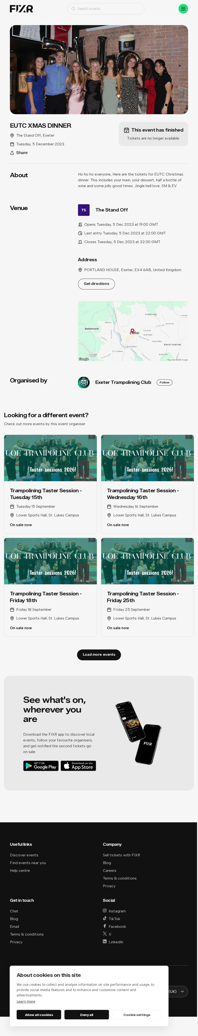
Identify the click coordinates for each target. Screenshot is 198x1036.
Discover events (24, 855)
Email (14, 926)
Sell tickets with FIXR (121, 855)
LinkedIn (116, 942)
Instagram (117, 911)
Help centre (20, 870)
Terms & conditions (120, 878)
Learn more (26, 1001)
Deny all (86, 1015)
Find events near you (28, 862)
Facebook (117, 926)
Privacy (109, 886)
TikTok (114, 918)
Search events (89, 8)
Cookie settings (136, 1015)
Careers (109, 870)
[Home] (21, 9)
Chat (14, 911)
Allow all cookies (39, 1015)
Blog (107, 862)
